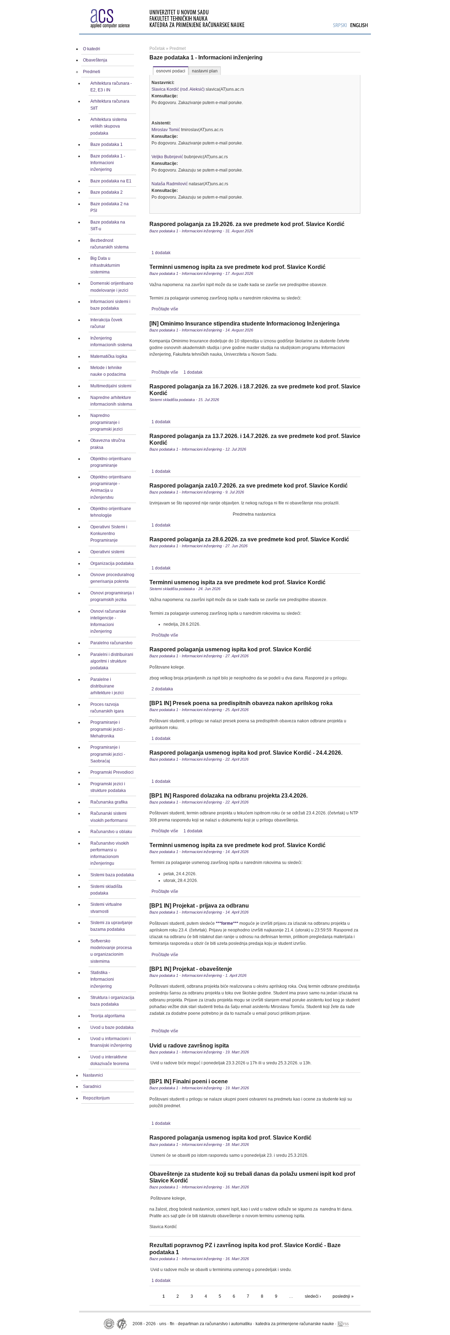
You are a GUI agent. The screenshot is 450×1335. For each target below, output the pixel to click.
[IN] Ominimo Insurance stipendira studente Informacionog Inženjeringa (244, 324)
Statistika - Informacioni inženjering (102, 979)
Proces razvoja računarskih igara (107, 708)
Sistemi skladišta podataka (106, 890)
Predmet (177, 48)
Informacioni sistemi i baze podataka (110, 305)
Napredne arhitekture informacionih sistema (111, 401)
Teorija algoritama (107, 1015)
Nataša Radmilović (170, 183)
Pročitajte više (165, 309)
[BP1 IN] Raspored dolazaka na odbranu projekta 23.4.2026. (228, 796)
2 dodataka (162, 688)
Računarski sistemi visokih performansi (109, 817)
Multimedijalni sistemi (110, 385)
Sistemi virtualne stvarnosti (106, 908)
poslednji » (343, 1296)
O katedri (91, 48)
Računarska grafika (109, 802)
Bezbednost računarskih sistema (109, 244)
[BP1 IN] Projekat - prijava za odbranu (199, 906)
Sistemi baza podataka (112, 874)
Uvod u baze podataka (112, 1027)
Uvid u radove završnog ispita (189, 1046)
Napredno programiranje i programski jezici (106, 422)
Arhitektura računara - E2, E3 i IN (111, 86)
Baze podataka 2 (106, 192)
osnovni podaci (170, 71)
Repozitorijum (96, 1098)
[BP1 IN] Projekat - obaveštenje (190, 969)
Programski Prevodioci (112, 772)
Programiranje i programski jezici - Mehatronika (107, 729)
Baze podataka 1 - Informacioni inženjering (107, 163)
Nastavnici (93, 1075)
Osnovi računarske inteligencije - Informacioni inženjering (108, 621)
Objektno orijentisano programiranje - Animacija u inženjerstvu (110, 487)
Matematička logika (108, 356)
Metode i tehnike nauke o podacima (108, 371)
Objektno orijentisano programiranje (110, 462)
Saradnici (92, 1086)
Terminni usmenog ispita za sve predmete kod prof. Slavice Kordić (237, 267)
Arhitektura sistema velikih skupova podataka (108, 126)
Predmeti (91, 71)
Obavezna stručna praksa (107, 444)
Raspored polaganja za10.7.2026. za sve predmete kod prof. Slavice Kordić (248, 486)
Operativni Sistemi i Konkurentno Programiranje (108, 533)
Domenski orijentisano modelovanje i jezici (111, 286)
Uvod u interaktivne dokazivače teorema (109, 1060)
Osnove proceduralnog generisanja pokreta (112, 578)
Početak (157, 48)
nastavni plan (205, 71)
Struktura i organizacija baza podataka (112, 1001)
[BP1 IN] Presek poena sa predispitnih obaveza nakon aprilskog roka (241, 703)
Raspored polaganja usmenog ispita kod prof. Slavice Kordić (230, 649)
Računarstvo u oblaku (111, 831)
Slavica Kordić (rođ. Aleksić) (178, 89)
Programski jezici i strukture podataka (108, 787)
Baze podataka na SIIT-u (107, 225)
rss (346, 1323)
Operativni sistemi (107, 551)
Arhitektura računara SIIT (109, 104)
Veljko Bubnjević (167, 156)
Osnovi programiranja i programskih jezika (112, 596)
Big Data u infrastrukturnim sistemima (105, 265)
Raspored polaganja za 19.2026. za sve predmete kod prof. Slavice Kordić (247, 224)
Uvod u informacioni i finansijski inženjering (111, 1042)
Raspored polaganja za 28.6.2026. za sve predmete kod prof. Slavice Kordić (249, 539)
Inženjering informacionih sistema (111, 341)
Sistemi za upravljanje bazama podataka (111, 926)
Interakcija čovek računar (106, 323)
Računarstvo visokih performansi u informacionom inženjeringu (109, 853)
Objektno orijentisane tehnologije (110, 512)
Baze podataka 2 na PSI (109, 207)
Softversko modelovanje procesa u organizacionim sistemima (111, 951)
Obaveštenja (95, 60)
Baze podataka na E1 (110, 181)
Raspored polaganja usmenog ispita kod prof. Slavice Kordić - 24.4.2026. (245, 753)
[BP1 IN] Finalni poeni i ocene (188, 1081)
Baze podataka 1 (106, 144)
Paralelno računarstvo (111, 642)
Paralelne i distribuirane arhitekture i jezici (107, 686)
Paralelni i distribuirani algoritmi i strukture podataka (111, 661)
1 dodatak (161, 252)
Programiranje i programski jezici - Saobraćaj (107, 754)
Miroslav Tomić (166, 129)
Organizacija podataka (112, 563)
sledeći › (313, 1296)
